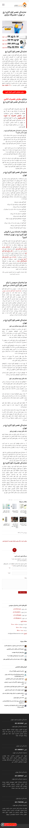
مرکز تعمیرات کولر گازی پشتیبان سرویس (11, 291)
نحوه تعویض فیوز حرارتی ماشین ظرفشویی (15, 679)
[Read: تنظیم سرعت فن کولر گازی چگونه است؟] (25, 656)
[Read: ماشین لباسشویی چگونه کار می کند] (25, 671)
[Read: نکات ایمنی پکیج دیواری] (25, 698)
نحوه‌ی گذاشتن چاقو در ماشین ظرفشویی (15, 649)
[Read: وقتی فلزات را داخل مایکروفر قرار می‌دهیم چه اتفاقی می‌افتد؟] (25, 706)
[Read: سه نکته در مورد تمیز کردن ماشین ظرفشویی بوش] (25, 660)
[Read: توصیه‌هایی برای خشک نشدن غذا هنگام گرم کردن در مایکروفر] (25, 701)
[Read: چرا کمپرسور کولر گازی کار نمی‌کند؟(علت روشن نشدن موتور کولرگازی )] (25, 675)
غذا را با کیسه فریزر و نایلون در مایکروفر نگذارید (14, 646)
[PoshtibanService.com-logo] (17, 5)
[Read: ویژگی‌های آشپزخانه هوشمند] (25, 653)
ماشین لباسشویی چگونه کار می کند (16, 671)
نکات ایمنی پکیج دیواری (19, 697)
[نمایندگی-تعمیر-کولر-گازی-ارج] (14, 27)
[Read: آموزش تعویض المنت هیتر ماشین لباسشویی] (25, 690)
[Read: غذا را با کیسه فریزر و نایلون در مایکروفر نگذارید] (25, 646)
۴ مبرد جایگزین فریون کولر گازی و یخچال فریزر (14, 686)
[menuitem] (3, 5)
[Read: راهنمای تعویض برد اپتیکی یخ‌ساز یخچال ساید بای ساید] (25, 694)
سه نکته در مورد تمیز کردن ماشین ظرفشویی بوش (13, 659)
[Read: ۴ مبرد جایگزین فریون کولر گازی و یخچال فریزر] (25, 687)
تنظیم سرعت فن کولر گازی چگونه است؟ (15, 656)
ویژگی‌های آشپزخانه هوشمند (18, 652)
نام (9, 568)
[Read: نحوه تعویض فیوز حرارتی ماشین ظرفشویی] (25, 679)
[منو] (3, 5)
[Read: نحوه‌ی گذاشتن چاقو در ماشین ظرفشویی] (25, 649)
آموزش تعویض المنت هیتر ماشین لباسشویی (14, 690)
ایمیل (9, 573)
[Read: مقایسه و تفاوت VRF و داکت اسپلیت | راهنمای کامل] (25, 683)
